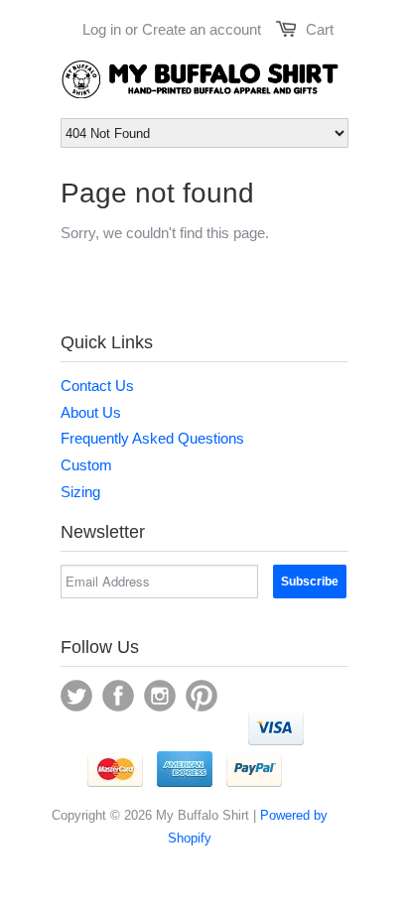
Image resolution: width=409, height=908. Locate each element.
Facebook (118, 696)
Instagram (160, 696)
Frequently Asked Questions (152, 438)
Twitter (76, 696)
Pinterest (201, 696)
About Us (91, 412)
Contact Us (97, 385)
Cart (320, 29)
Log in (101, 29)
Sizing (80, 491)
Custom (86, 464)
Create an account (201, 29)
